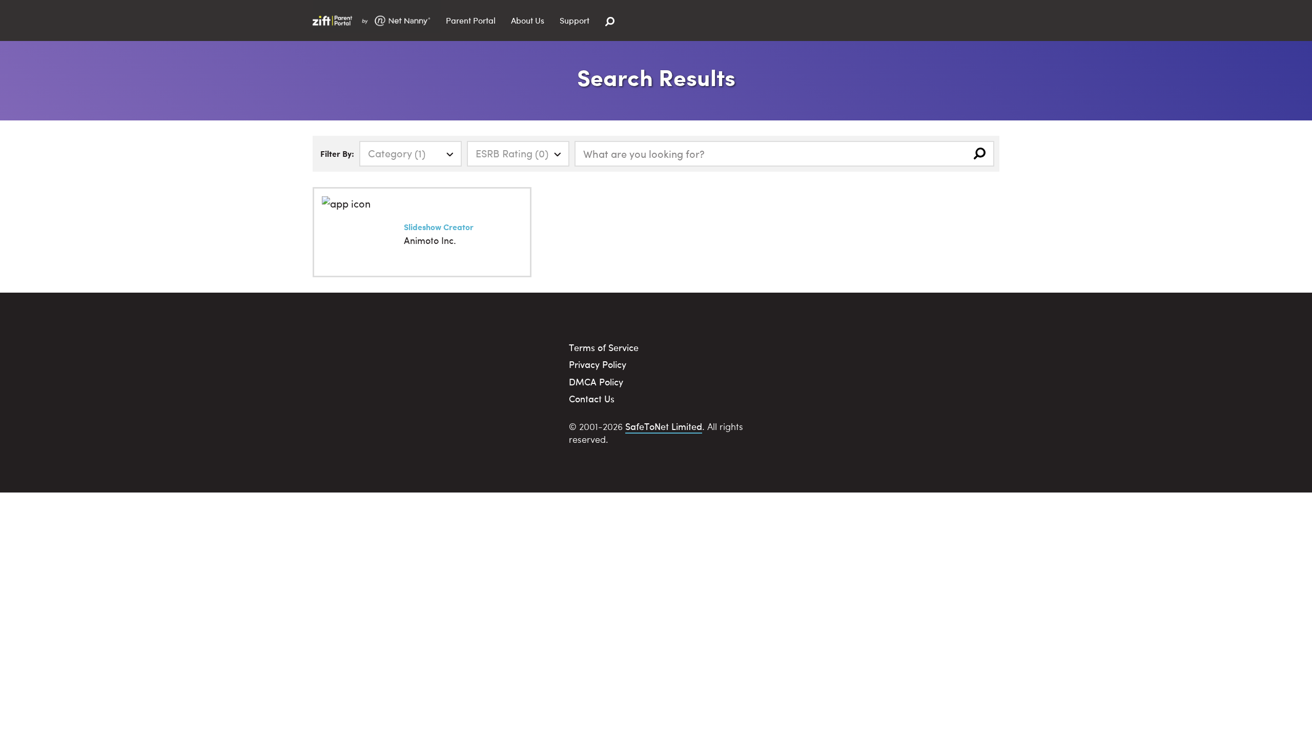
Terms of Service (604, 347)
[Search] (610, 22)
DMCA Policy (596, 381)
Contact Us (591, 398)
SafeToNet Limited (663, 426)
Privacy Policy (597, 364)
